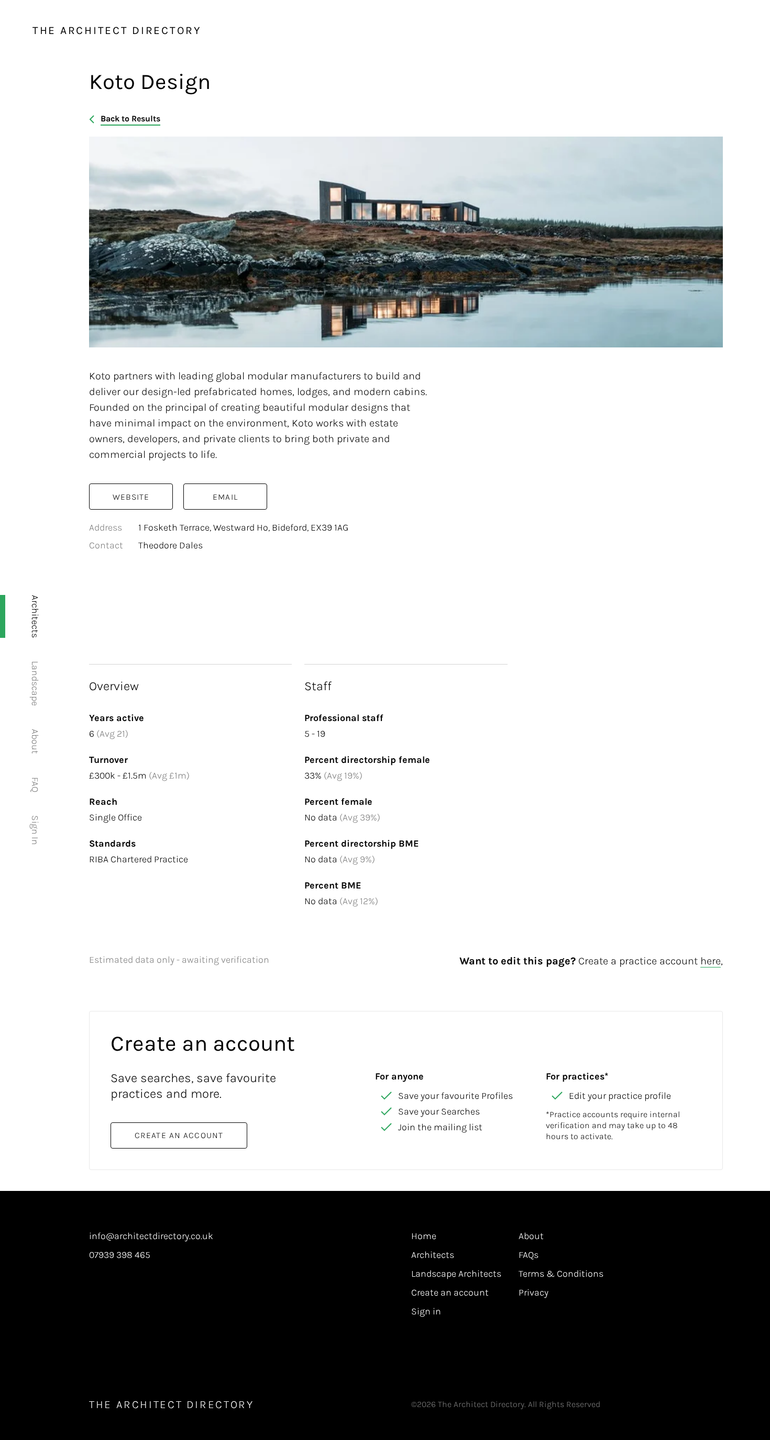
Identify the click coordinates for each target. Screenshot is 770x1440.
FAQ (35, 784)
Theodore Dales (170, 545)
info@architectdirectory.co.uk (151, 1236)
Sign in (426, 1312)
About (35, 741)
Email (225, 497)
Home (423, 1236)
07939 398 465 (119, 1255)
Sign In (35, 830)
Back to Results (130, 118)
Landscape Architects (456, 1274)
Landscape (35, 683)
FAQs (528, 1255)
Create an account (450, 1293)
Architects (35, 616)
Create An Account (179, 1135)
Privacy (533, 1293)
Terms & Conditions (561, 1274)
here (710, 961)
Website (131, 497)
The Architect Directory (117, 30)
